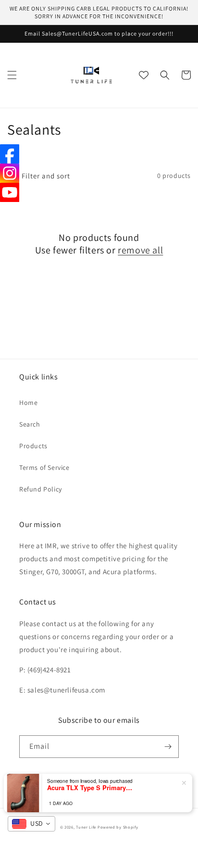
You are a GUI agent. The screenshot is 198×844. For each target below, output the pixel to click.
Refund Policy (40, 489)
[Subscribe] (167, 746)
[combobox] (31, 823)
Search (29, 424)
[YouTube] (9, 192)
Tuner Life (86, 827)
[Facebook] (9, 154)
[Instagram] (9, 173)
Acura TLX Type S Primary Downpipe (90, 788)
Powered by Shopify (118, 827)
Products (33, 445)
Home (28, 402)
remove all (140, 250)
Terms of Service (44, 467)
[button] (12, 75)
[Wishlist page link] (143, 75)
